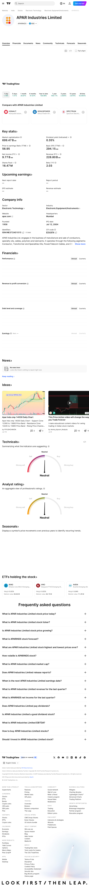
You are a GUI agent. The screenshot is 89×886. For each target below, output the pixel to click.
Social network (53, 790)
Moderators (52, 802)
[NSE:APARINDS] (4, 413)
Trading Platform (75, 799)
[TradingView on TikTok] (80, 757)
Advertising (73, 806)
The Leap (28, 811)
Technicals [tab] (59, 43)
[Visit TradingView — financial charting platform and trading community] (11, 83)
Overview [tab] (6, 43)
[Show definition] (21, 137)
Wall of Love (52, 792)
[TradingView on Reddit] (84, 757)
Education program (76, 813)
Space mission (30, 831)
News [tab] (38, 43)
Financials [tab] (16, 43)
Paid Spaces (52, 827)
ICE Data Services (26, 768)
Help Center (29, 836)
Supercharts (6, 790)
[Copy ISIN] (23, 233)
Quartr (31, 777)
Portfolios (5, 843)
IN (64, 3)
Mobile (4, 859)
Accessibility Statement (33, 869)
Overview (28, 804)
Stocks (4, 796)
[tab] (74, 258)
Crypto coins (6, 804)
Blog (26, 834)
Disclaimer (28, 862)
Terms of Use (29, 859)
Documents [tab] (28, 43)
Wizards (50, 822)
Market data (29, 794)
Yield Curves (6, 845)
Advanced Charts (75, 797)
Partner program (75, 811)
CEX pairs (5, 806)
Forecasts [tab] (71, 43)
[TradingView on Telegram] (75, 757)
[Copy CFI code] (56, 233)
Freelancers (52, 825)
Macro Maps (6, 850)
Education (51, 811)
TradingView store (31, 848)
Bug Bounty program (32, 874)
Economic (5, 829)
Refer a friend (52, 794)
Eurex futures (29, 820)
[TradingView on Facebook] (58, 757)
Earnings (5, 831)
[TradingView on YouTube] (62, 757)
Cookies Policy (30, 866)
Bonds (4, 801)
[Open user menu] (70, 3)
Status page (29, 876)
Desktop (5, 862)
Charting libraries (75, 792)
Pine (3, 811)
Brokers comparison (32, 808)
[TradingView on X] (54, 757)
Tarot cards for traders (33, 850)
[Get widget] (70, 51)
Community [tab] (48, 43)
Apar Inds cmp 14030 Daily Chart (17, 417)
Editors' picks (52, 813)
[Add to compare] (25, 112)
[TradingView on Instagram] (67, 757)
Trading (50, 808)
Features (28, 790)
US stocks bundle (31, 822)
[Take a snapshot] (66, 51)
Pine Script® (6, 852)
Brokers (27, 806)
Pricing (27, 792)
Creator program (53, 797)
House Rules (52, 799)
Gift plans (28, 797)
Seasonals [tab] (82, 43)
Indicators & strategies (56, 820)
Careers (27, 839)
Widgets (72, 790)
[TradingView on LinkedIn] (71, 757)
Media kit (28, 841)
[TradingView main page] (9, 3)
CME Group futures (31, 817)
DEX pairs (5, 808)
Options (5, 848)
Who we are (29, 829)
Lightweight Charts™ (76, 794)
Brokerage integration (77, 808)
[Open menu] (3, 3)
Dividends (5, 834)
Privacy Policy (30, 864)
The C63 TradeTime (32, 852)
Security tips (29, 871)
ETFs (4, 799)
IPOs (4, 836)
